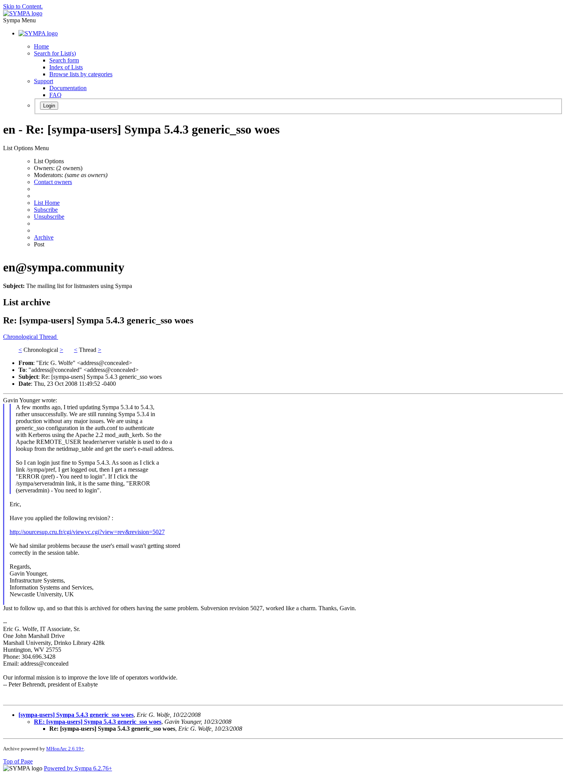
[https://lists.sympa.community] (22, 13)
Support (43, 81)
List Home (47, 202)
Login (49, 106)
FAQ (55, 95)
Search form (64, 60)
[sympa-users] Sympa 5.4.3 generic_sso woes (76, 714)
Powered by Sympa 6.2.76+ (78, 768)
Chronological (21, 336)
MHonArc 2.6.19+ (65, 749)
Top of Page (18, 761)
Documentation (68, 88)
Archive (44, 237)
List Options (49, 161)
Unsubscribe (49, 216)
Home (41, 46)
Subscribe (46, 209)
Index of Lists (66, 67)
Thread (48, 336)
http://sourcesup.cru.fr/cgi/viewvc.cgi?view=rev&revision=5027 (87, 532)
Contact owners (53, 182)
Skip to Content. (23, 6)
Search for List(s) (55, 53)
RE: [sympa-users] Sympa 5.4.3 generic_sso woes (97, 721)
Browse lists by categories (80, 74)
